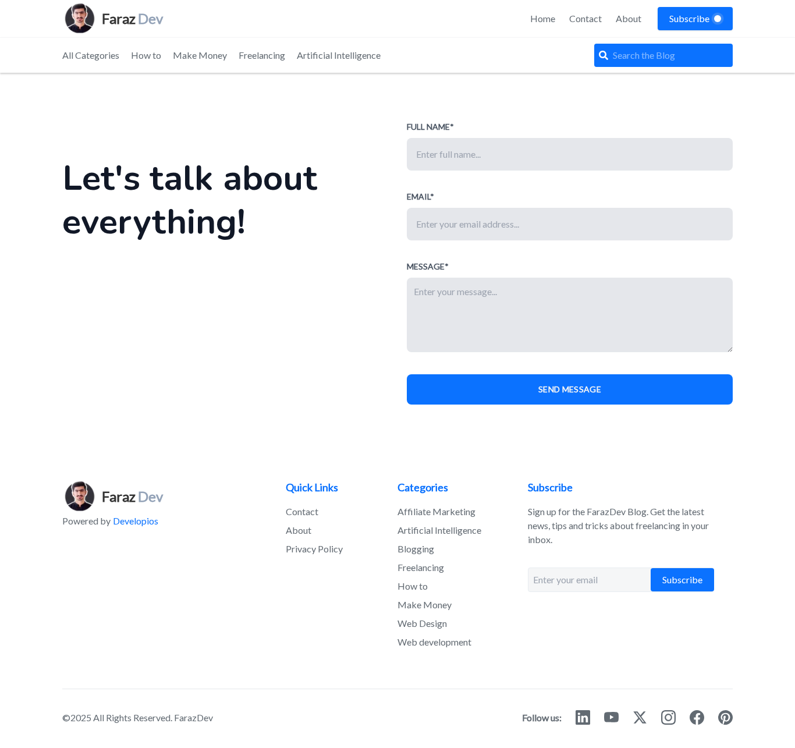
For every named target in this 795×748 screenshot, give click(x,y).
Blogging (416, 548)
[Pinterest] (725, 717)
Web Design (422, 623)
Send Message (569, 389)
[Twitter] (640, 717)
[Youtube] (611, 717)
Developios (135, 520)
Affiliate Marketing (436, 511)
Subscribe (682, 579)
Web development (434, 641)
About (628, 18)
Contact (585, 18)
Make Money (200, 55)
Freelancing (262, 55)
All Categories (90, 55)
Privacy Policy (314, 548)
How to (146, 55)
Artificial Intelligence (339, 55)
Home (542, 18)
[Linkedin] (583, 717)
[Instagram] (668, 717)
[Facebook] (697, 717)
